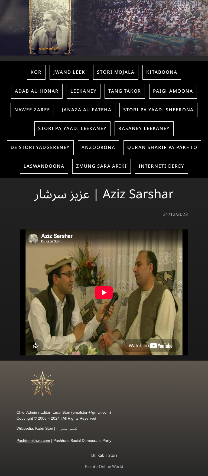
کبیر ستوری (66, 428)
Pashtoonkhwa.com (33, 440)
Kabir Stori (44, 428)
